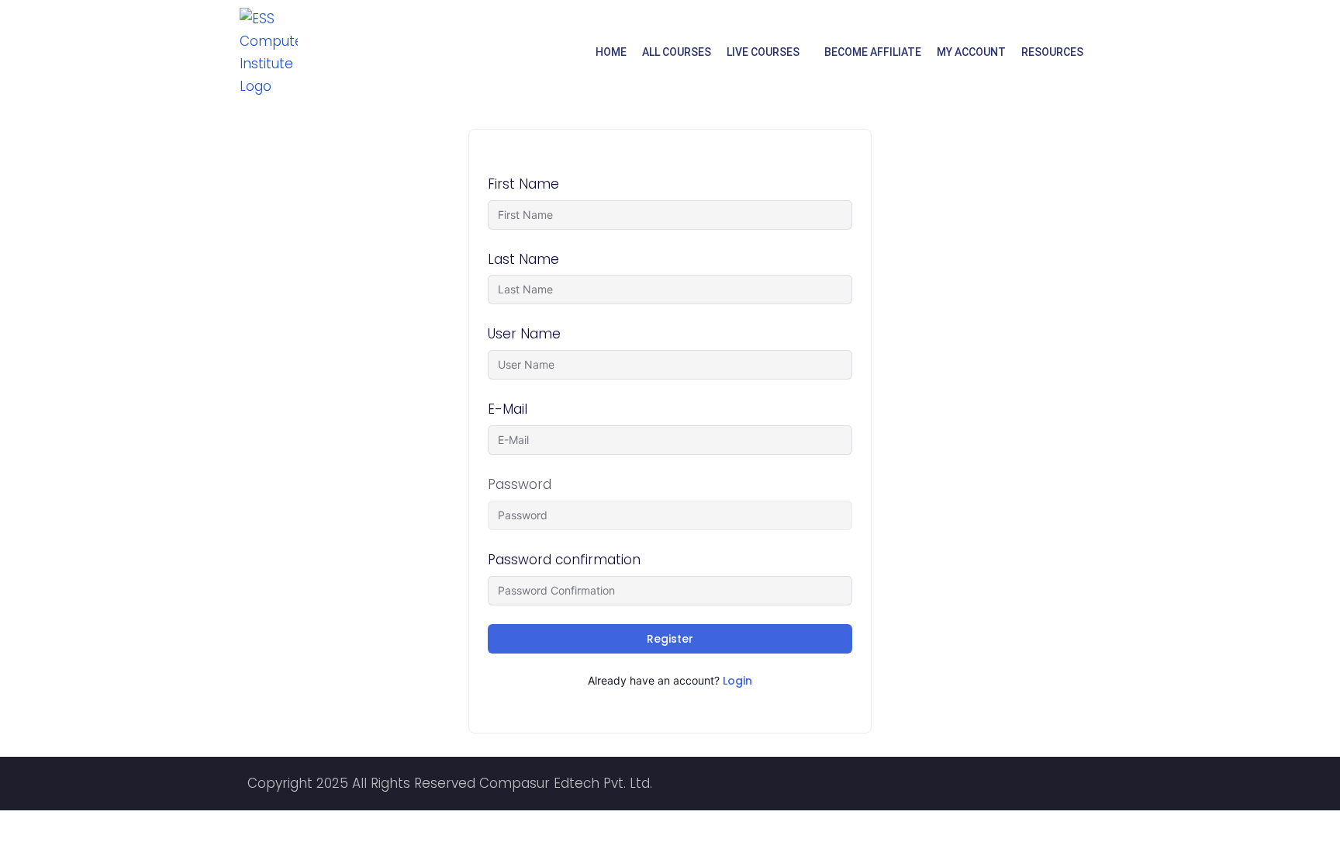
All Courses (676, 52)
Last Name (523, 259)
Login (737, 680)
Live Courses (763, 52)
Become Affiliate (872, 52)
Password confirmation (564, 559)
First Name (523, 184)
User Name (524, 333)
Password (519, 484)
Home (611, 52)
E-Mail (507, 409)
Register (670, 639)
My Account (971, 52)
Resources (1052, 52)
